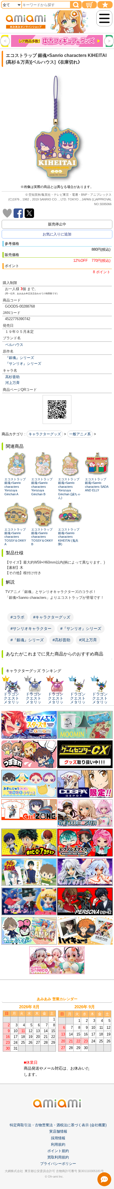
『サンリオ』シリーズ (23, 363)
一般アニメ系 (80, 434)
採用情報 (58, 1138)
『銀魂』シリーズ (19, 358)
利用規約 (58, 1144)
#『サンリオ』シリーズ (80, 628)
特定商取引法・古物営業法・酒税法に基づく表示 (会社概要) (58, 1125)
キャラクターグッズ (44, 434)
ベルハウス (14, 345)
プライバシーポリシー (58, 1164)
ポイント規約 (58, 1151)
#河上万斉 (88, 640)
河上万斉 (12, 383)
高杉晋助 (12, 377)
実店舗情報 (58, 1131)
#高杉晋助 (61, 640)
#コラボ (17, 617)
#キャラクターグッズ (51, 617)
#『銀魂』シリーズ (27, 640)
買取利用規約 (58, 1157)
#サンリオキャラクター (31, 628)
